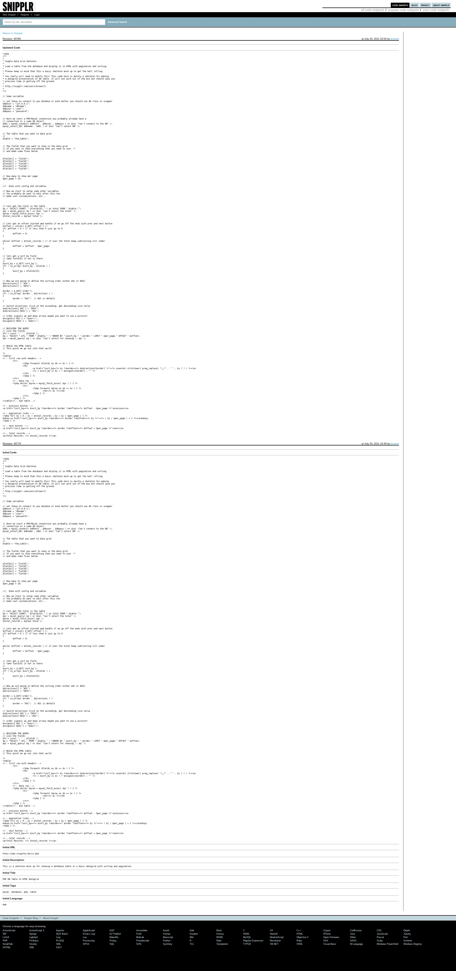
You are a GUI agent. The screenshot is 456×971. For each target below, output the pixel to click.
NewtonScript (277, 937)
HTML (300, 933)
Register (25, 14)
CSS (379, 930)
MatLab (140, 937)
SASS (353, 940)
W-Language (356, 944)
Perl (405, 937)
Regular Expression (253, 940)
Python (166, 940)
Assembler (141, 930)
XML (31, 947)
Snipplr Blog (31, 918)
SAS (325, 940)
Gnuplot (194, 933)
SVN (138, 944)
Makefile (114, 937)
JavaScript (382, 933)
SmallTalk (8, 944)
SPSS (86, 944)
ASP (112, 930)
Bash (219, 930)
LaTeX (6, 937)
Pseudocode (142, 940)
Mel (191, 937)
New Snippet (9, 14)
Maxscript (168, 937)
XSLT (59, 947)
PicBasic (34, 940)
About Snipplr (50, 918)
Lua (85, 937)
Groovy (220, 933)
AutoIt (166, 930)
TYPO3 (247, 944)
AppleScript (89, 930)
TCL (192, 944)
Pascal (380, 937)
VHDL (300, 944)
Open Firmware (331, 937)
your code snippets (436, 9)
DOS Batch (62, 933)
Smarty (33, 944)
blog (415, 5)
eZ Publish (115, 933)
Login (37, 14)
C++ (299, 930)
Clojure (326, 930)
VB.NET (274, 944)
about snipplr (441, 5)
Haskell (274, 933)
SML (58, 944)
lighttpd (33, 937)
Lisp (58, 937)
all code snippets (372, 9)
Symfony (167, 944)
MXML (219, 937)
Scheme (407, 940)
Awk (192, 930)
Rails (219, 940)
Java (352, 933)
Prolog (113, 940)
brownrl (395, 38)
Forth (139, 933)
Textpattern (222, 944)
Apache (60, 930)
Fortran (166, 933)
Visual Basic (329, 944)
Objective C (303, 937)
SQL (112, 944)
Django (33, 933)
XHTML (7, 947)
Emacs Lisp (89, 933)
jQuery (407, 933)
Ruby (299, 940)
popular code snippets (403, 9)
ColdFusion (356, 930)
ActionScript (9, 930)
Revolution (275, 940)
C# (271, 930)
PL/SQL (60, 940)
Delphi (406, 930)
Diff (4, 933)
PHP (5, 940)
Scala (380, 940)
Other (353, 937)
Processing (88, 940)
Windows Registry (412, 944)
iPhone (327, 933)
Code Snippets (11, 918)
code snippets (400, 5)
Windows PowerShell (387, 944)
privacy (425, 5)
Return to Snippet (12, 33)
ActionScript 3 (36, 930)
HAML (246, 933)
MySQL (247, 937)
